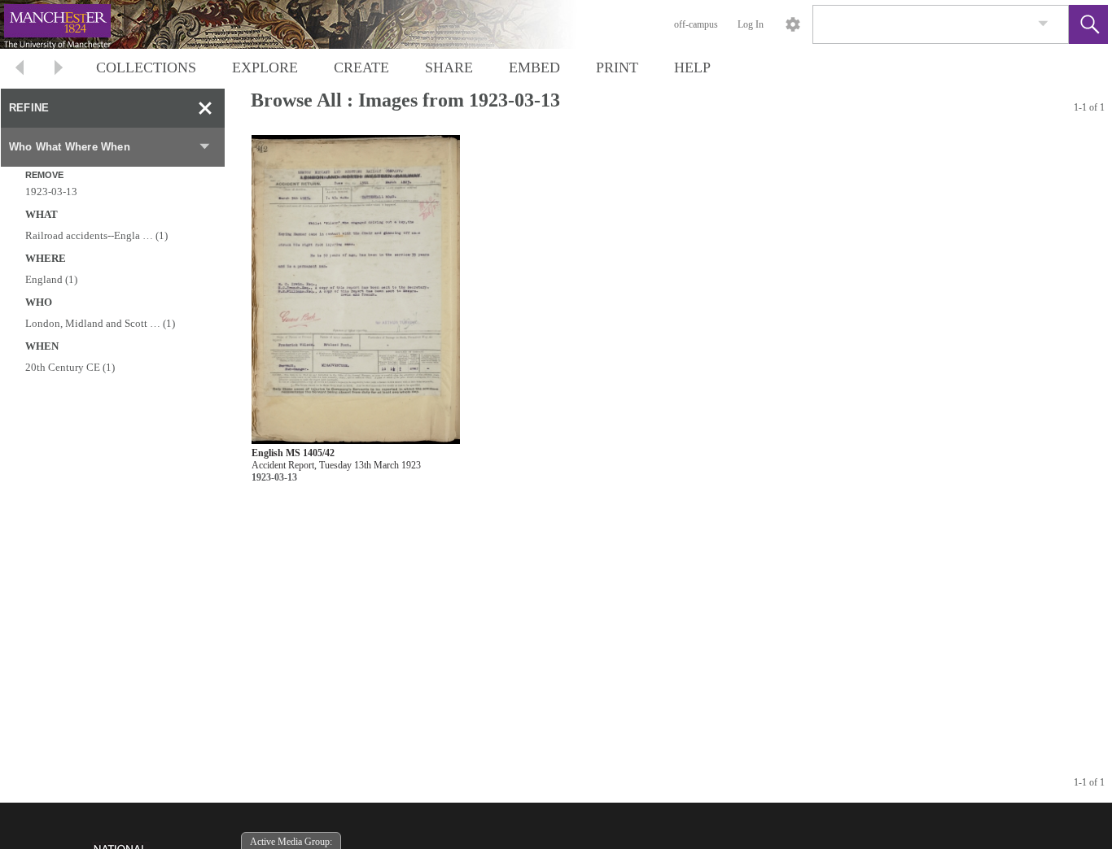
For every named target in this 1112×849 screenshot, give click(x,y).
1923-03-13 (51, 191)
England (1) (51, 279)
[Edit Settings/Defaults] (792, 24)
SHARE (449, 67)
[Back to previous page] (19, 69)
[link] (1043, 24)
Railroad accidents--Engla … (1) (96, 235)
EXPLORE (265, 67)
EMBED (534, 67)
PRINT (617, 67)
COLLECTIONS (146, 67)
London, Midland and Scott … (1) (100, 323)
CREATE (361, 67)
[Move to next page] (58, 69)
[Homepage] (307, 24)
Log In (751, 24)
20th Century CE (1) (70, 367)
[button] (1088, 24)
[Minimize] (205, 108)
